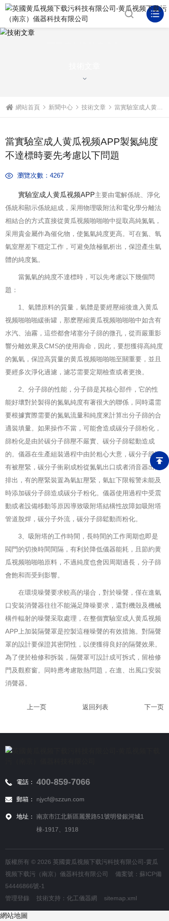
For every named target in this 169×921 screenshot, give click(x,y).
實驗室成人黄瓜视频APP (56, 194)
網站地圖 (14, 915)
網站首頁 (28, 107)
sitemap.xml (120, 898)
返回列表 (95, 707)
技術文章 (93, 107)
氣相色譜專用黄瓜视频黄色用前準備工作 (143, 707)
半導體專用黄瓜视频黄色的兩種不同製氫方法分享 (25, 707)
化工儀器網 (82, 898)
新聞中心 (61, 107)
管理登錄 (17, 898)
